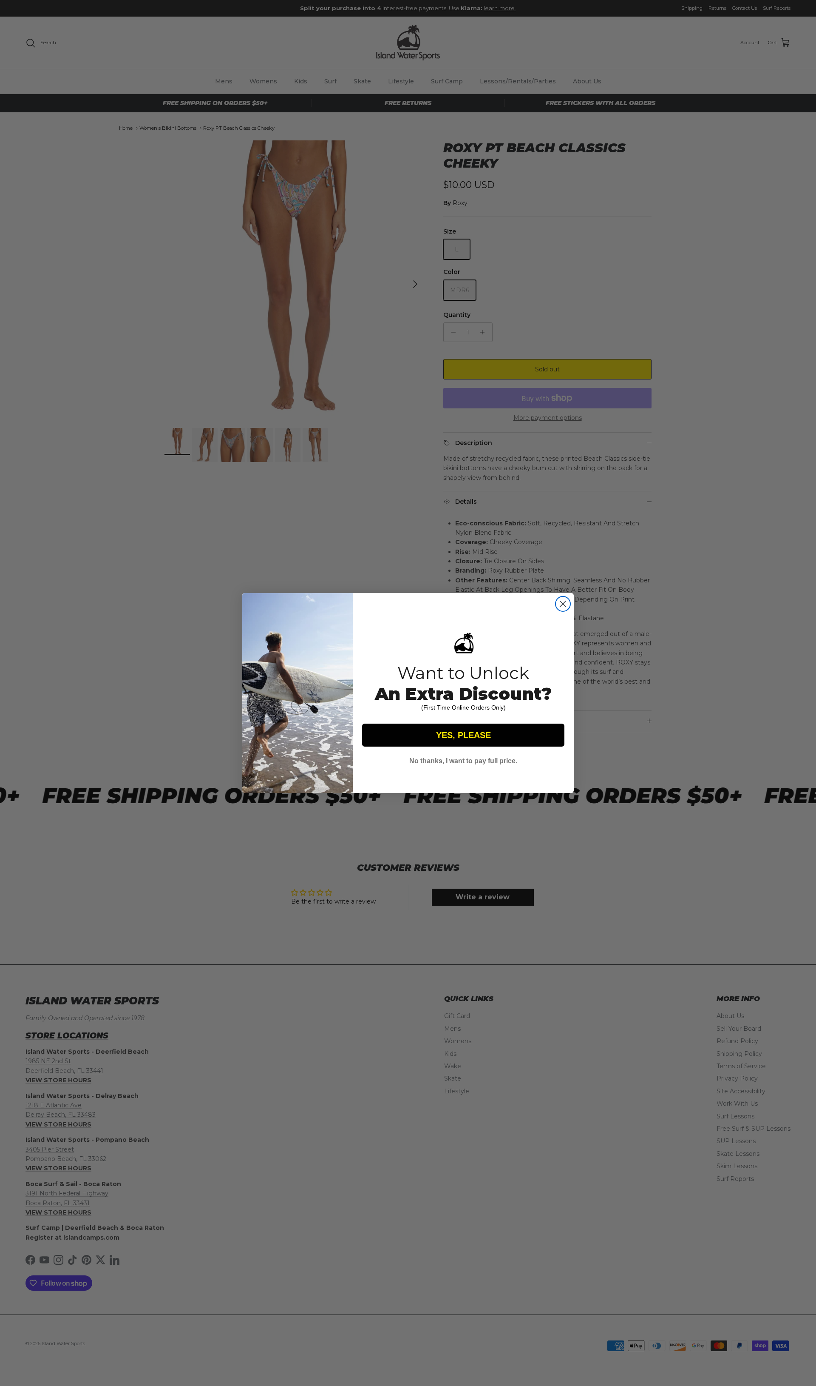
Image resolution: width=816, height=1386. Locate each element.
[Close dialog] (562, 603)
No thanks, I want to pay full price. (463, 760)
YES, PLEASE (463, 735)
